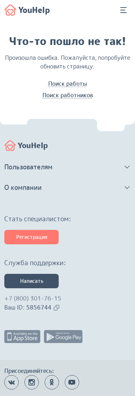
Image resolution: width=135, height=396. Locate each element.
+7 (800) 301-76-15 (32, 298)
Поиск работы (67, 84)
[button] (67, 167)
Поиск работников (67, 95)
